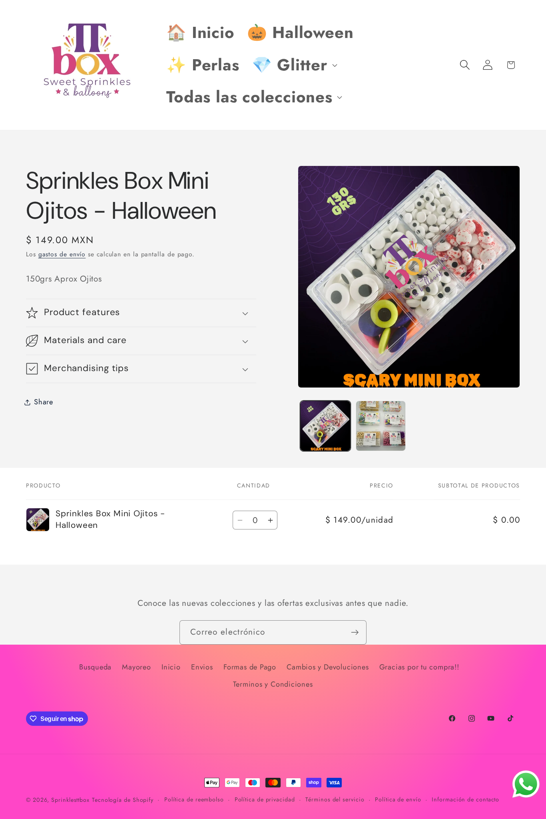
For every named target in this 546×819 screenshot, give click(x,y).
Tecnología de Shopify (122, 800)
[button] (293, 65)
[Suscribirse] (354, 632)
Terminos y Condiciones (273, 684)
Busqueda (95, 667)
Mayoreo (136, 667)
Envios (202, 667)
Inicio (171, 667)
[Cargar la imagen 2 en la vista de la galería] (381, 426)
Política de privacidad (265, 799)
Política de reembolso (194, 799)
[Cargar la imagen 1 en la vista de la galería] (325, 426)
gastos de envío (62, 254)
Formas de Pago (249, 667)
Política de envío (398, 799)
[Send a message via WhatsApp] (526, 784)
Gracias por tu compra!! (419, 667)
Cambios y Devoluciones (328, 667)
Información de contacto (465, 799)
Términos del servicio (334, 799)
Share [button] (43, 402)
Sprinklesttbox (70, 800)
